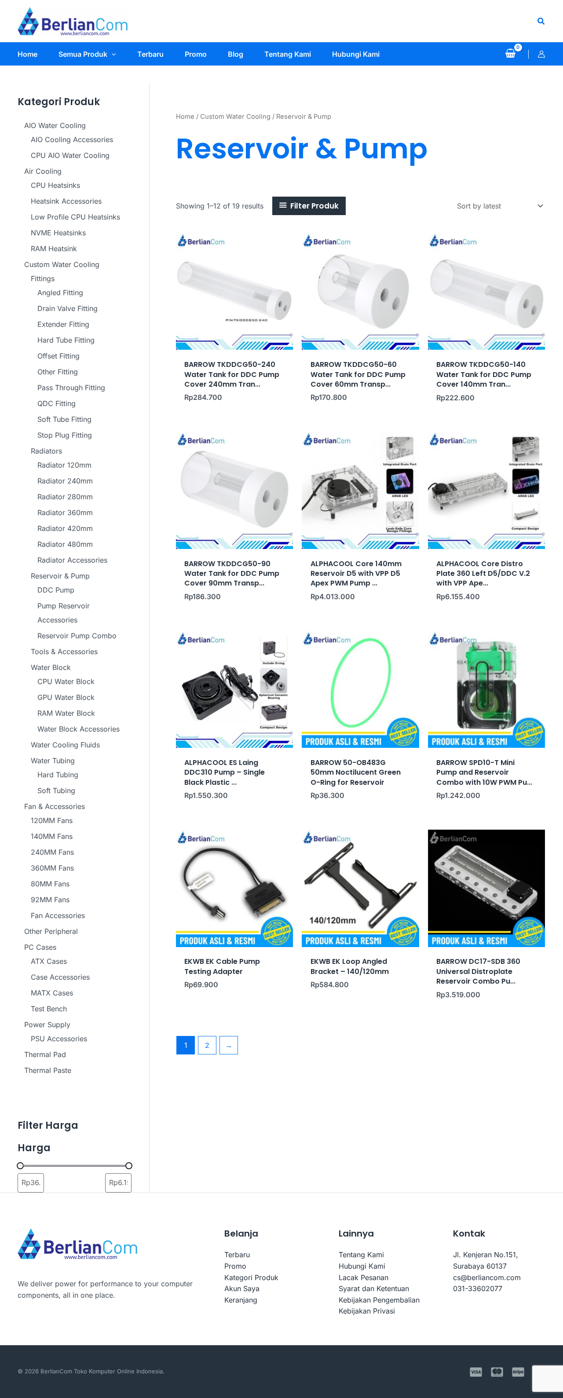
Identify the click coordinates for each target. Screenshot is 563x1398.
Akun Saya (242, 1288)
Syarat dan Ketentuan (374, 1288)
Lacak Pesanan (363, 1277)
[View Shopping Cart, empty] (510, 54)
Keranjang (240, 1300)
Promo (235, 1266)
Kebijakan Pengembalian (379, 1300)
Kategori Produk (251, 1277)
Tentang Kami (361, 1254)
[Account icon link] (541, 54)
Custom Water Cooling (235, 117)
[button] (541, 21)
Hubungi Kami (362, 1266)
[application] (111, 54)
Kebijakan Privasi (367, 1311)
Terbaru (237, 1254)
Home (185, 117)
